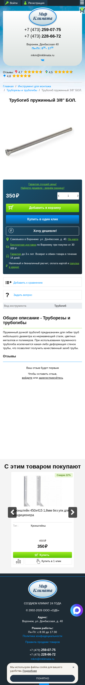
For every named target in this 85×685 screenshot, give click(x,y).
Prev (12, 512)
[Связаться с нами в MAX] (76, 610)
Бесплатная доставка (23, 244)
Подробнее (30, 671)
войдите (27, 377)
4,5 (51, 72)
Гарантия (15, 254)
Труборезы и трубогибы (22, 90)
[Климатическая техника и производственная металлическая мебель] (42, 17)
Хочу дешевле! (45, 231)
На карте (73, 239)
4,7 (20, 72)
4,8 (9, 76)
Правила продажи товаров (42, 641)
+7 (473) (42, 29)
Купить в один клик (42, 219)
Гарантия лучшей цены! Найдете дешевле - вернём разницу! (42, 186)
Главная (8, 86)
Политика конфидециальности (42, 636)
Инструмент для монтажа (34, 86)
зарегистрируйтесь (51, 377)
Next (72, 512)
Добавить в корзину (45, 207)
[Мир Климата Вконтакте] (42, 61)
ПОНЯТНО (42, 678)
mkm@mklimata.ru (42, 55)
